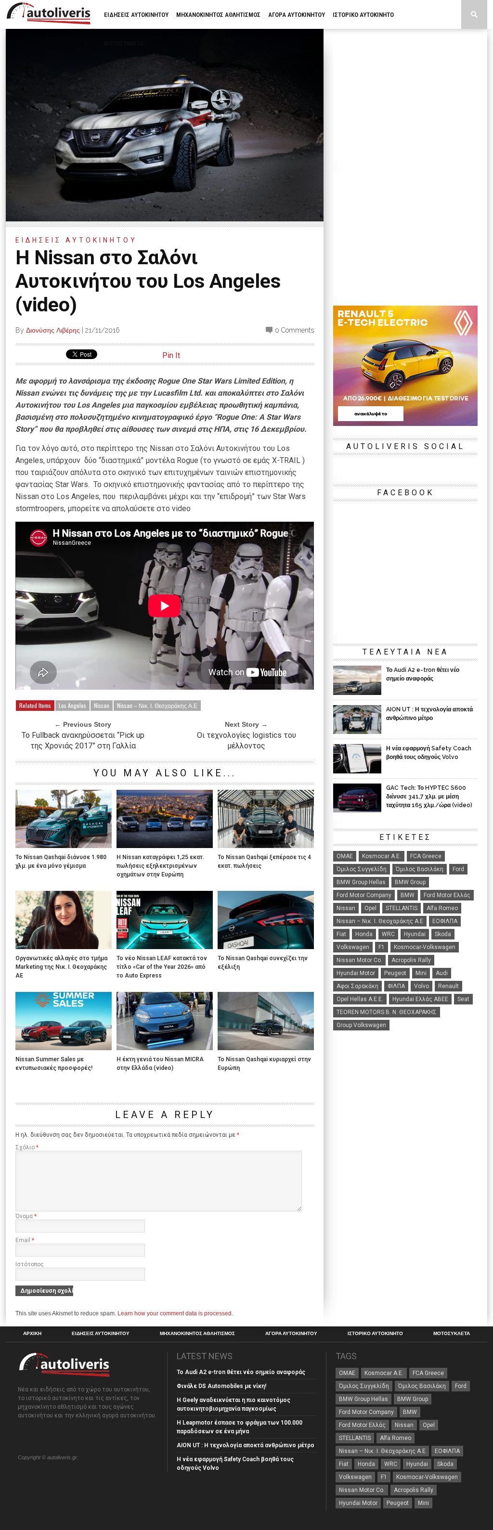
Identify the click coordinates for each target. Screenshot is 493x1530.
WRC (388, 934)
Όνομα (26, 1216)
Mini (421, 973)
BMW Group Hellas (361, 882)
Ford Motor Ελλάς (447, 895)
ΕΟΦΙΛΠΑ (444, 921)
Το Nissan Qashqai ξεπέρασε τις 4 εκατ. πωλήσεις (264, 861)
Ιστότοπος (29, 1264)
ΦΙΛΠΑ (396, 986)
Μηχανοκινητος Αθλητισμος (218, 14)
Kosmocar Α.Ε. (381, 856)
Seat (463, 999)
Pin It (171, 355)
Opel (370, 908)
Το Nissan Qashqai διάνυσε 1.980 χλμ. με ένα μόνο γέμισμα (60, 861)
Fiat (341, 934)
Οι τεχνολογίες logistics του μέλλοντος (246, 740)
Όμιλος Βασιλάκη (419, 869)
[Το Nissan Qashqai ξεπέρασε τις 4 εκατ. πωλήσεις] (266, 845)
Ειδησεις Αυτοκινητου (136, 14)
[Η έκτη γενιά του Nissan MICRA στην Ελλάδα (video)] (165, 1047)
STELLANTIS (401, 908)
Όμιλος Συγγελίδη (362, 869)
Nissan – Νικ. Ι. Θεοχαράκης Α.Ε (157, 705)
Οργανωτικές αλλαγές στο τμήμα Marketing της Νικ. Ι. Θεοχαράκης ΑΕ (61, 967)
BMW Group (410, 882)
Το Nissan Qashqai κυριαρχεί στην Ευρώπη (264, 1063)
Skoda (443, 934)
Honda (364, 934)
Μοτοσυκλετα (123, 43)
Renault (448, 986)
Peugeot (395, 973)
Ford (458, 869)
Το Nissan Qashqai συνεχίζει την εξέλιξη (263, 962)
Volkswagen (353, 947)
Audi (442, 973)
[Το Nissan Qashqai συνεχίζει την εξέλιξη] (266, 946)
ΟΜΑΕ (345, 856)
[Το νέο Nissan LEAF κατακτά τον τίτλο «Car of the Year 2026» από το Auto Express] (165, 946)
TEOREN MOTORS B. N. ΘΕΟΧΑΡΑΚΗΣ (387, 1012)
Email (24, 1240)
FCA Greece (425, 856)
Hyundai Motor (356, 973)
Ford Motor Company (364, 895)
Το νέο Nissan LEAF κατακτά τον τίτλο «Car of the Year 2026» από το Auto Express (162, 967)
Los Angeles (72, 705)
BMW (408, 895)
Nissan (101, 705)
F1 (381, 947)
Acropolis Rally (411, 960)
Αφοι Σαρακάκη (357, 986)
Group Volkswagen (361, 1025)
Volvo (421, 986)
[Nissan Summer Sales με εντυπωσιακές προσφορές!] (63, 1047)
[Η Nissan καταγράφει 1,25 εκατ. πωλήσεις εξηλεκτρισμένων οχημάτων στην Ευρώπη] (165, 845)
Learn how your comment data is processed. (175, 1313)
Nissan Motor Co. (359, 960)
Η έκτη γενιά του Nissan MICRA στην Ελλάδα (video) (160, 1063)
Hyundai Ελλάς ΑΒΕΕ (420, 999)
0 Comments (294, 330)
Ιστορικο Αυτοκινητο (363, 14)
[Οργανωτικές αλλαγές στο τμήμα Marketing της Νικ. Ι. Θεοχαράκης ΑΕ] (63, 946)
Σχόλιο (27, 1147)
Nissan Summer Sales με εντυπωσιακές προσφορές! (53, 1063)
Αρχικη (32, 1333)
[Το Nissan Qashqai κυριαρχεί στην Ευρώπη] (266, 1047)
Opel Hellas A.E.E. (360, 999)
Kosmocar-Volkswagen (424, 947)
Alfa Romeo (442, 908)
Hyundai (415, 934)
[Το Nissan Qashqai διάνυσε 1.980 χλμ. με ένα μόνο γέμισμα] (63, 845)
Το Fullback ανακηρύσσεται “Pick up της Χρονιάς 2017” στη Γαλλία (83, 740)
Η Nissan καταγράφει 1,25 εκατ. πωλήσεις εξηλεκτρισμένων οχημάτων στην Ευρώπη (160, 866)
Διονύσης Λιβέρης (53, 330)
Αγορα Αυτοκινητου (296, 14)
